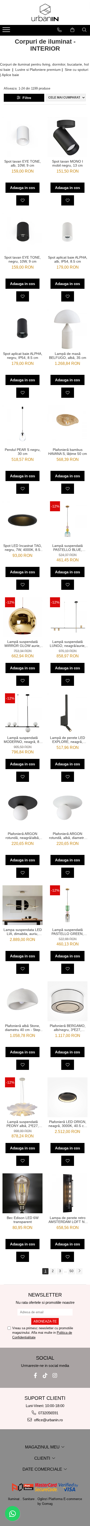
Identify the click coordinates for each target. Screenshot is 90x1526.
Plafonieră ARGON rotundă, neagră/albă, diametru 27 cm (23, 836)
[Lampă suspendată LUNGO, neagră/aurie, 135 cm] (68, 617)
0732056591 (47, 1413)
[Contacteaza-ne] (59, 30)
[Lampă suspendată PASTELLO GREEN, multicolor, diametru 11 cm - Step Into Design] (68, 905)
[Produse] (6, 31)
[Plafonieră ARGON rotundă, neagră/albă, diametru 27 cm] (22, 809)
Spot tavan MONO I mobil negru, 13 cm (67, 163)
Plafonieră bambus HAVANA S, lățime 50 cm (67, 452)
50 (72, 1271)
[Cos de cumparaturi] (72, 30)
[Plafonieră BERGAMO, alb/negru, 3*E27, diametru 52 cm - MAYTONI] (68, 1001)
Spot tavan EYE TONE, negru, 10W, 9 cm (22, 259)
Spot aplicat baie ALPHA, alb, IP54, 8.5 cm (67, 259)
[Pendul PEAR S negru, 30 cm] (22, 425)
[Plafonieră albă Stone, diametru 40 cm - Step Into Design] (22, 1001)
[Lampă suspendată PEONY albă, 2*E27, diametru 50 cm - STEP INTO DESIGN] (22, 1097)
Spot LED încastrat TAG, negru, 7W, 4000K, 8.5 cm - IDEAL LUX (22, 548)
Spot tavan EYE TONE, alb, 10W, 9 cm (22, 163)
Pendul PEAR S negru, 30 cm (22, 452)
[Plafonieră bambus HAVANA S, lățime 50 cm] (68, 425)
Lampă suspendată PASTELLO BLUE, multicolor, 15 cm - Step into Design (67, 548)
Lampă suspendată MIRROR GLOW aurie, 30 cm (22, 644)
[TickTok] (45, 1375)
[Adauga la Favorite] (22, 200)
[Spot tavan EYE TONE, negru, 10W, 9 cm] (22, 233)
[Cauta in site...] (84, 30)
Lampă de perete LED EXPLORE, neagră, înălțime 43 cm (67, 740)
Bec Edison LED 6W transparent (22, 1220)
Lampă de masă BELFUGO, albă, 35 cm (67, 356)
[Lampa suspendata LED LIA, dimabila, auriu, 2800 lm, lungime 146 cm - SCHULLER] (22, 905)
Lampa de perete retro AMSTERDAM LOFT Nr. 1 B (67, 1220)
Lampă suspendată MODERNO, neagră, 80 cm (22, 740)
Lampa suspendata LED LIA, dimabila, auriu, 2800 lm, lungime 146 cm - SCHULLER (22, 932)
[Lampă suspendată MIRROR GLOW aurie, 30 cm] (22, 617)
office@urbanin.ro (48, 1420)
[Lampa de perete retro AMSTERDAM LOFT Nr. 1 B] (68, 1193)
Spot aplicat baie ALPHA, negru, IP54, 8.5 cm (22, 356)
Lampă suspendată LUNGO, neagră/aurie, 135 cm (68, 644)
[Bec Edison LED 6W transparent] (22, 1193)
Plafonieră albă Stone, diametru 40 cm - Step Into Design (22, 1028)
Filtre (25, 98)
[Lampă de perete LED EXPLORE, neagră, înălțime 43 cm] (68, 713)
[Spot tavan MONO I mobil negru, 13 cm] (68, 137)
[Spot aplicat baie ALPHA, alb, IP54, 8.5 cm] (68, 233)
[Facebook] (35, 1375)
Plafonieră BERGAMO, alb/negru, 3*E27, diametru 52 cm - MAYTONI (68, 1028)
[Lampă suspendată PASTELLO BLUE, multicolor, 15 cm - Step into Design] (68, 521)
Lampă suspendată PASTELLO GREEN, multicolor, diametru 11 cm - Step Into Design (68, 932)
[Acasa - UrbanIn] (45, 12)
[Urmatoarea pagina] (79, 1271)
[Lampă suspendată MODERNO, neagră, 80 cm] (22, 713)
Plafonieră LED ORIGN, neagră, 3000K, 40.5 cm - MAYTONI (67, 1124)
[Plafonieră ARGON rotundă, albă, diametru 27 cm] (68, 809)
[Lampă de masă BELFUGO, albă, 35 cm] (68, 329)
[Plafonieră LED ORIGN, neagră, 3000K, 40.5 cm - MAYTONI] (68, 1097)
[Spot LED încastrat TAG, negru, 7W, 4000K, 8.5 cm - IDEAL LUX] (22, 521)
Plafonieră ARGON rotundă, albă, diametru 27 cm (67, 836)
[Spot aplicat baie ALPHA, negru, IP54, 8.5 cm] (22, 329)
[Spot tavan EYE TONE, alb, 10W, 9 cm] (22, 137)
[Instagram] (54, 1375)
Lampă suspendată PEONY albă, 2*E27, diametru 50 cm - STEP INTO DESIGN (22, 1124)
